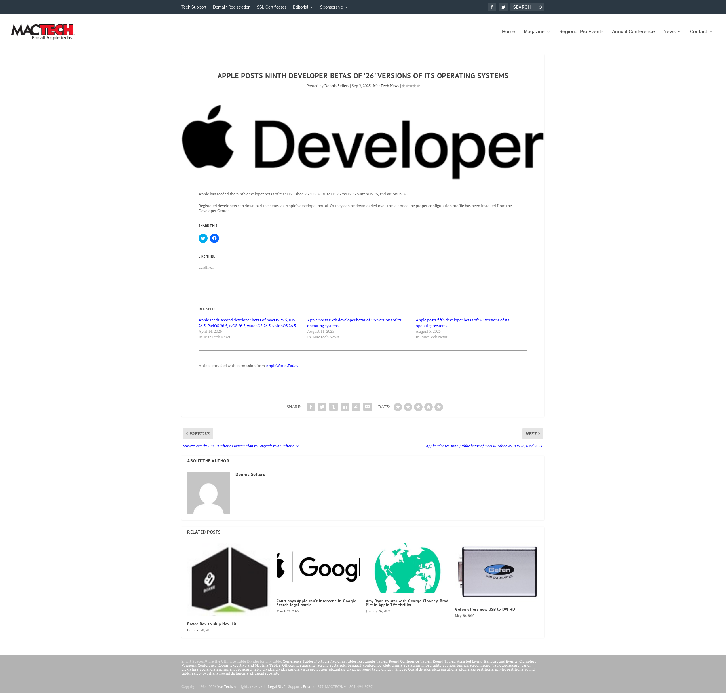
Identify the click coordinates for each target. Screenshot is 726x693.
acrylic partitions (509, 669)
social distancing (214, 669)
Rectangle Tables (372, 661)
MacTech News (386, 85)
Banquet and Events (501, 661)
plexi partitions (444, 669)
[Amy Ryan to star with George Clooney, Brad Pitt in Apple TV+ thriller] (407, 568)
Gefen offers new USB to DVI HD (485, 609)
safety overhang (205, 673)
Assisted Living (469, 661)
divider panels (287, 669)
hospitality (432, 665)
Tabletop (499, 665)
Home (508, 32)
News (669, 32)
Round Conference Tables (410, 661)
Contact (698, 32)
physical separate (264, 673)
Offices (288, 665)
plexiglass (190, 669)
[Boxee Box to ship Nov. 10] (229, 579)
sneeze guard (241, 669)
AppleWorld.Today (282, 365)
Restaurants (306, 665)
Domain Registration (231, 7)
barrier (462, 665)
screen (475, 665)
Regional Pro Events (581, 32)
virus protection (314, 669)
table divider (263, 669)
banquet (354, 665)
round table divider (378, 669)
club (386, 665)
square (514, 665)
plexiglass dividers (344, 669)
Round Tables (444, 661)
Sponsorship (331, 7)
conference (372, 665)
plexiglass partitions (476, 669)
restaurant (413, 665)
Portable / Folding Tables (336, 661)
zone (486, 665)
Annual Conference (633, 32)
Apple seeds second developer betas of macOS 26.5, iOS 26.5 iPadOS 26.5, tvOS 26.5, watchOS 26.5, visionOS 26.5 (247, 322)
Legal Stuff (277, 686)
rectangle (338, 665)
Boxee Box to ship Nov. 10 (211, 623)
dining (397, 665)
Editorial (300, 7)
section (449, 665)
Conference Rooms (213, 665)
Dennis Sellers (336, 85)
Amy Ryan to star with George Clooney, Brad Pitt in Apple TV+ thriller (407, 602)
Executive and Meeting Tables (255, 665)
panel (526, 665)
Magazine (534, 32)
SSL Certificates (271, 7)
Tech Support (194, 7)
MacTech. (225, 686)
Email (308, 686)
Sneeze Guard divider (412, 669)
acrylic (322, 665)
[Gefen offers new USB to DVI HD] (497, 572)
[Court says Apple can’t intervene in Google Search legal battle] (318, 568)
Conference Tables (298, 661)
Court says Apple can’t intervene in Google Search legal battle (316, 602)
